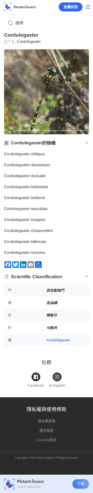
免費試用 (70, 7)
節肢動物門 (55, 290)
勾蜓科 (51, 328)
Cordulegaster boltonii (24, 198)
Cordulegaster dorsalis (25, 176)
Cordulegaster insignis (24, 220)
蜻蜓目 (51, 315)
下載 (81, 484)
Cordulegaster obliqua (24, 154)
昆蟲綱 (51, 303)
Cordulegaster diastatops (27, 165)
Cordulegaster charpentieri (28, 231)
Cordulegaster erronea (24, 253)
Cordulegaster (58, 340)
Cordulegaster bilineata (25, 242)
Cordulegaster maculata (25, 209)
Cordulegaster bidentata (26, 187)
